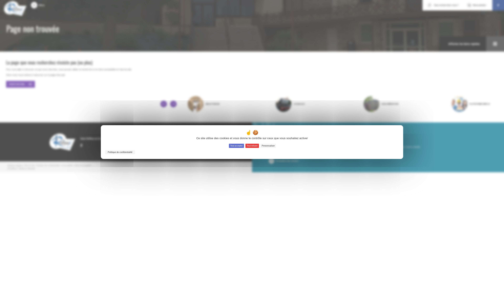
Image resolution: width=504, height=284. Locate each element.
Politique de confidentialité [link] (120, 152)
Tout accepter (236, 146)
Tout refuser (252, 146)
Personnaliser (268, 146)
